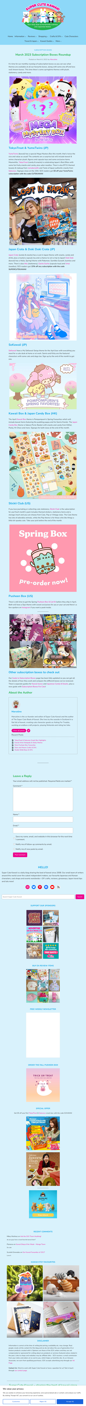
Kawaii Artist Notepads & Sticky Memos (28, 743)
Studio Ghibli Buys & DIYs (24, 750)
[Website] (28, 730)
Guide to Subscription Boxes (24, 678)
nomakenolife (33, 168)
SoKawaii (12, 350)
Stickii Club (54, 509)
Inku (26, 263)
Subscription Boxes (43, 50)
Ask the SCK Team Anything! (30, 1236)
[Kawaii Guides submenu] (53, 41)
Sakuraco (12, 171)
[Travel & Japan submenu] (38, 41)
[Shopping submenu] (47, 36)
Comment (17, 786)
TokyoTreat (23, 162)
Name (16, 814)
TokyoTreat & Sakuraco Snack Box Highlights (30, 740)
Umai (67, 263)
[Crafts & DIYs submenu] (62, 36)
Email (16, 825)
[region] (43, 1395)
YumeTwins (13, 153)
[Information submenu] (25, 36)
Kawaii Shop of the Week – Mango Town (30, 1244)
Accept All (70, 1402)
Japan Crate (13, 255)
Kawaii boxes (37, 683)
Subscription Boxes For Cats (33, 686)
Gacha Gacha (43, 263)
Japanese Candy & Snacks (57, 683)
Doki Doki (69, 258)
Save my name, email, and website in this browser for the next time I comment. (44, 838)
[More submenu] (60, 41)
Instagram (26, 607)
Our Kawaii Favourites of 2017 (34, 1252)
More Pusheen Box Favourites (25, 745)
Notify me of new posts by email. (29, 849)
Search (79, 897)
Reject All (43, 1402)
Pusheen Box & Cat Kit (46, 602)
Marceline (53, 59)
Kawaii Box (21, 419)
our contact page (21, 1370)
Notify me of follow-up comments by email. (34, 844)
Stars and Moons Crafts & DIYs (25, 747)
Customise (16, 1402)
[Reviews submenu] (36, 36)
